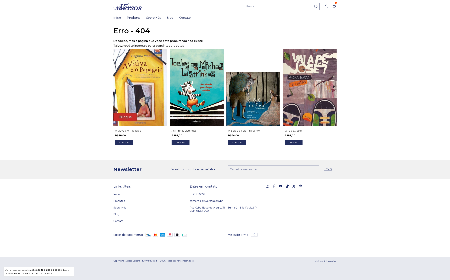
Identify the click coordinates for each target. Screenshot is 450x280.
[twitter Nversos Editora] (293, 186)
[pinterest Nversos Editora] (300, 186)
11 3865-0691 (197, 194)
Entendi (48, 273)
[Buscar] (315, 6)
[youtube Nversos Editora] (280, 186)
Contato (185, 17)
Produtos (133, 17)
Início (117, 17)
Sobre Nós (153, 17)
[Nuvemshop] (326, 261)
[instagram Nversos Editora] (267, 186)
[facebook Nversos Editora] (274, 186)
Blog (170, 17)
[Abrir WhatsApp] (441, 271)
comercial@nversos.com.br (206, 201)
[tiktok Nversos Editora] (287, 186)
